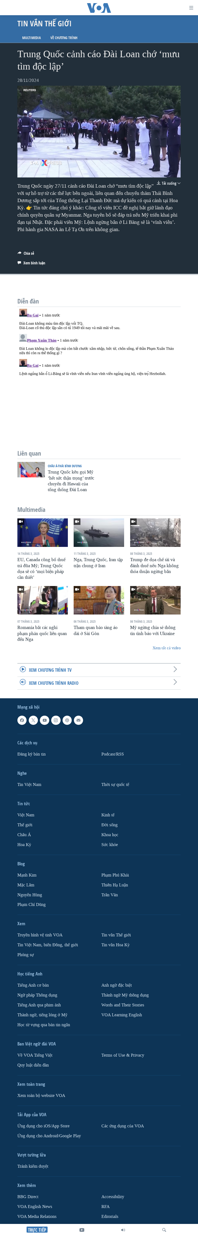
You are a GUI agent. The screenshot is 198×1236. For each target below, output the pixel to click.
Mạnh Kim (26, 875)
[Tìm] (164, 1230)
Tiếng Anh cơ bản (33, 985)
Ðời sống (109, 824)
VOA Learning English (121, 1015)
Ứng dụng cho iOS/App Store (43, 1126)
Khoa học (109, 834)
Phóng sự (25, 955)
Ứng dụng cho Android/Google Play (49, 1136)
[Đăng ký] (78, 720)
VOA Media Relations (37, 1216)
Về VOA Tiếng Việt (34, 1055)
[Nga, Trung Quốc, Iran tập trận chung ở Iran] (99, 532)
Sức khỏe (109, 844)
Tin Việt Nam (29, 784)
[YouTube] (82, 1230)
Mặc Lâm (25, 885)
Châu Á (24, 834)
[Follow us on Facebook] (22, 720)
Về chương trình (64, 37)
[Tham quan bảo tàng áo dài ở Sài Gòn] (99, 600)
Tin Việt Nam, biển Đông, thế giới (47, 945)
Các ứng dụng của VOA (122, 1126)
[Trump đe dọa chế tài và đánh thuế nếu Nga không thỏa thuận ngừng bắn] (155, 532)
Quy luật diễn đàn (33, 1065)
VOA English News (34, 1206)
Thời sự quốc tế (115, 784)
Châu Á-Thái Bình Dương (65, 466)
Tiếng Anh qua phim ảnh (39, 1005)
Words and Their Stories (122, 1005)
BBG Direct (27, 1197)
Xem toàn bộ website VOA (41, 1095)
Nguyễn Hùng (29, 894)
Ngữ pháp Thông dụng (37, 995)
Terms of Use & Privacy (122, 1055)
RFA (105, 1206)
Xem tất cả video (167, 648)
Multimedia (31, 37)
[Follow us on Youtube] (44, 720)
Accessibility (112, 1197)
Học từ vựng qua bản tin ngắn (43, 1025)
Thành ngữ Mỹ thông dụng (125, 995)
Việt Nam (25, 815)
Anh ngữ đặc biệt (116, 985)
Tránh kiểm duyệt (32, 1166)
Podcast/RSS (112, 754)
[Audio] (123, 1230)
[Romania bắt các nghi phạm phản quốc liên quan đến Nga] (42, 600)
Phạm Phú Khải (115, 875)
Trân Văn (109, 894)
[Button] (26, 254)
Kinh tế (107, 815)
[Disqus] (99, 367)
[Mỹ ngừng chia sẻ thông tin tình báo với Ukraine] (155, 600)
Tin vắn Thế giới (116, 935)
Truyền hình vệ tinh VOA (40, 935)
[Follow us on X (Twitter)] (33, 720)
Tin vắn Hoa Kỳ (115, 945)
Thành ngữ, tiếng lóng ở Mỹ (42, 1015)
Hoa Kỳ (24, 844)
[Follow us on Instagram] (55, 720)
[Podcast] (67, 720)
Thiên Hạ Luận (114, 885)
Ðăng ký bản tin (31, 754)
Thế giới (24, 824)
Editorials (109, 1216)
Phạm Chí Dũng (31, 904)
